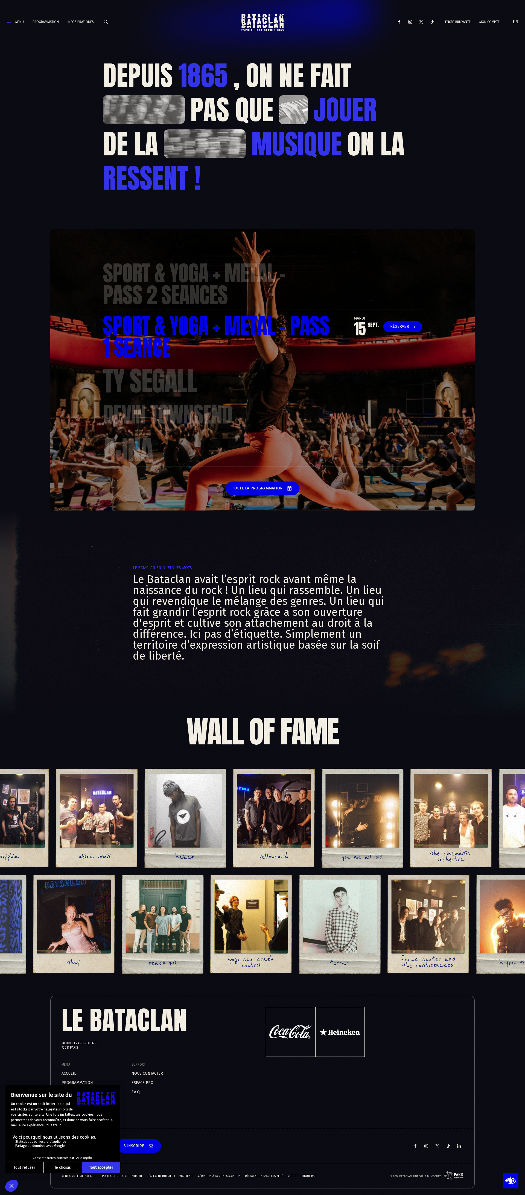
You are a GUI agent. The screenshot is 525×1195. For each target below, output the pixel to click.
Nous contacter (147, 1073)
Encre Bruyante (458, 22)
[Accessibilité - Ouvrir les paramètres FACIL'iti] (510, 1180)
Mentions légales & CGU (78, 1176)
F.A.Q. (136, 1092)
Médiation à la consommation (219, 1176)
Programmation (46, 22)
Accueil (69, 1073)
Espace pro (142, 1082)
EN (515, 21)
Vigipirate (186, 1176)
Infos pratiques (81, 22)
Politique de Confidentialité (122, 1176)
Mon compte (489, 22)
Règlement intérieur (161, 1176)
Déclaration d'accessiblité (264, 1176)
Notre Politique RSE (301, 1176)
